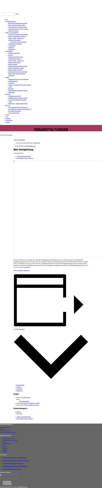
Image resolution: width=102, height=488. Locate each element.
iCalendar (18, 387)
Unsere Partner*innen (13, 113)
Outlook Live (19, 390)
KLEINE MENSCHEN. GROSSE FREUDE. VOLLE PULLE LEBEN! (15, 466)
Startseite (5, 450)
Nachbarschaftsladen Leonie (15, 57)
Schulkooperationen (11, 21)
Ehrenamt (8, 118)
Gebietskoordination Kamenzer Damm (17, 66)
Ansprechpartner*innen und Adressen (18, 107)
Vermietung (11, 75)
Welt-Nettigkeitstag (24, 401)
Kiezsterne (11, 88)
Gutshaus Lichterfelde (14, 53)
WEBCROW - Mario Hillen (22, 487)
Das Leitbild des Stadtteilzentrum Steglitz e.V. (19, 109)
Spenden (8, 122)
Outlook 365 (19, 389)
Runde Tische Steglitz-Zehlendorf (16, 73)
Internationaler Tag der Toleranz (24, 158)
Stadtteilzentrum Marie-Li (14, 59)
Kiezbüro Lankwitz (12, 64)
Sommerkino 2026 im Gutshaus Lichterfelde (12, 469)
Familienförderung (13, 81)
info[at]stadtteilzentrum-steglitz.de (10, 432)
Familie (7, 77)
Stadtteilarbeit (9, 51)
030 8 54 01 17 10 (6, 430)
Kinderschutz (11, 49)
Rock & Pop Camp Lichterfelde (18, 42)
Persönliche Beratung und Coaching (17, 100)
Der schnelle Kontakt (7, 443)
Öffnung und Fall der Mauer (23, 156)
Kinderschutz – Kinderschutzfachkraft (18, 103)
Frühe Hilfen (11, 83)
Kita (6, 19)
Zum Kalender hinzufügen (19, 329)
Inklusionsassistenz (13, 31)
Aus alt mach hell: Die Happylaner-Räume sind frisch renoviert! (16, 460)
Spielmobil (11, 47)
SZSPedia (5, 451)
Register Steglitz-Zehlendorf (15, 70)
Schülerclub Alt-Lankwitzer (15, 44)
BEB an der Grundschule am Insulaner (17, 23)
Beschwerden (9, 120)
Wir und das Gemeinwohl (14, 111)
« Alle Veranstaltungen (19, 140)
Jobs (7, 116)
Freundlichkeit (30, 405)
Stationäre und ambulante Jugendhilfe (18, 34)
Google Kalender (20, 385)
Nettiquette (5, 448)
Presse (7, 115)
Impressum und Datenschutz (8, 438)
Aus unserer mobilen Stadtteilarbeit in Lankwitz (13, 463)
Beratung (8, 94)
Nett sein (36, 405)
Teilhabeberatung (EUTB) (14, 96)
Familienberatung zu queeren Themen (17, 90)
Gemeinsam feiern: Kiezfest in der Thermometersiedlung (15, 457)
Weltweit (18, 412)
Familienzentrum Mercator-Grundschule (18, 79)
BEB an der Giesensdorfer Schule (16, 25)
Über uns (8, 105)
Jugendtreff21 (12, 45)
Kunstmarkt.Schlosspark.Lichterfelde (17, 72)
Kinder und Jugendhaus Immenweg (17, 36)
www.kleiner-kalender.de (23, 270)
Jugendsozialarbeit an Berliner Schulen (18, 29)
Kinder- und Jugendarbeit (12, 32)
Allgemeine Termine (34, 403)
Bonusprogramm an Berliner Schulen (17, 27)
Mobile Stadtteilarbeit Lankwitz (16, 68)
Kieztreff (10, 55)
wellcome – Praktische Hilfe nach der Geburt (19, 85)
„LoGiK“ (10, 87)
